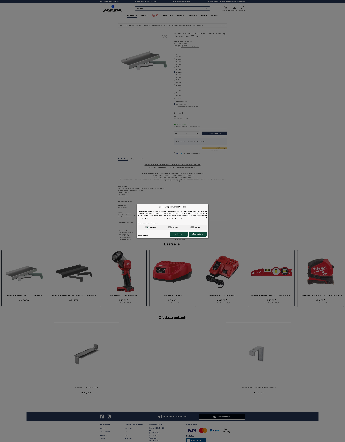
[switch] (147, 227)
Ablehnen (178, 234)
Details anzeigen (143, 235)
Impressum (154, 223)
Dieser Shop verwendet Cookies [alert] (172, 207)
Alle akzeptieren (197, 234)
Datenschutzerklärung (144, 223)
